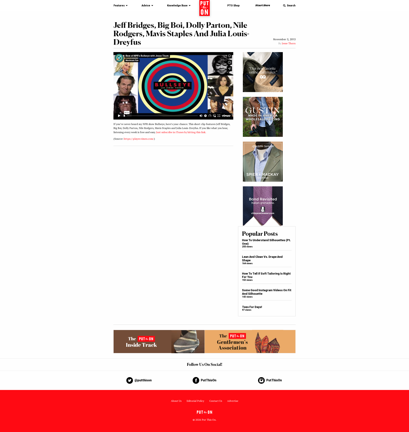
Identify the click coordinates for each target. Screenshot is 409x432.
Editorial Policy (195, 401)
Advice (146, 5)
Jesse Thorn (289, 43)
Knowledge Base (177, 5)
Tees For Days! (252, 307)
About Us (176, 401)
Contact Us (215, 401)
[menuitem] (119, 6)
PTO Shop (233, 5)
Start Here (262, 5)
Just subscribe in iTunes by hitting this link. (181, 132)
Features (119, 5)
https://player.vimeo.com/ (139, 138)
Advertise (232, 401)
